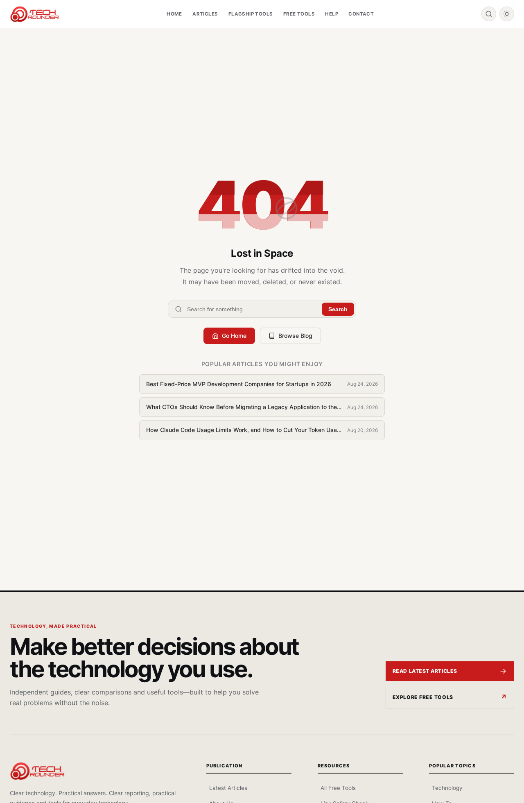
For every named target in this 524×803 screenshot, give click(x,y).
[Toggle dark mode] (506, 14)
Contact (361, 14)
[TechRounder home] (37, 771)
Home (174, 14)
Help (331, 14)
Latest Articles (228, 788)
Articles (205, 14)
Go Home (234, 335)
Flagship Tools (250, 14)
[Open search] (488, 14)
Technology (447, 788)
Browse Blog (295, 335)
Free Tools (299, 14)
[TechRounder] (34, 14)
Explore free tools (423, 697)
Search (338, 309)
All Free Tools (338, 788)
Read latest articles (425, 671)
